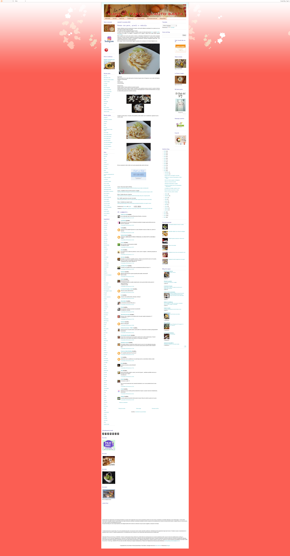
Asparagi (106, 235)
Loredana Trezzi (124, 265)
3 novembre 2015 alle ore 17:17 (127, 254)
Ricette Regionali (107, 197)
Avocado (105, 239)
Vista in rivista (107, 205)
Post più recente (122, 408)
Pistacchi (106, 352)
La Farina (106, 179)
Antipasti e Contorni (108, 119)
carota (105, 414)
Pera (135, 208)
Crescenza (106, 267)
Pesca (105, 344)
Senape (105, 380)
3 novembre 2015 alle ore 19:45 (127, 269)
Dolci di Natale (107, 93)
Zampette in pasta (125, 342)
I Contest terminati (140, 18)
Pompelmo (106, 360)
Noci (105, 334)
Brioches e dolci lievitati (109, 79)
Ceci (105, 255)
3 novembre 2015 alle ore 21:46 (127, 286)
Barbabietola (106, 245)
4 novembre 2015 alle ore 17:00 (127, 348)
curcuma (105, 420)
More (105, 326)
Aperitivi (105, 121)
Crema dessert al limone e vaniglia (170, 282)
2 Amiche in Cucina (168, 286)
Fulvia (122, 307)
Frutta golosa (124, 208)
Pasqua (105, 127)
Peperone (106, 340)
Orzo (105, 336)
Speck (105, 382)
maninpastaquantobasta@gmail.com (172, 540)
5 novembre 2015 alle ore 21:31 (127, 386)
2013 (165, 213)
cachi (105, 410)
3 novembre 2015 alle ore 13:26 (127, 232)
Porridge (105, 362)
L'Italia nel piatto (107, 177)
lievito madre (106, 211)
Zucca (105, 404)
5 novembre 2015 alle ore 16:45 (127, 360)
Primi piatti (106, 132)
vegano (105, 215)
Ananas (105, 227)
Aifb (104, 158)
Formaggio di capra (108, 290)
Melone (105, 322)
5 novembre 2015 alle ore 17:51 (127, 368)
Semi (105, 378)
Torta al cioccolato (172, 245)
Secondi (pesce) (107, 144)
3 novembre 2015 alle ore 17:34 (127, 263)
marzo (166, 206)
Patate (105, 338)
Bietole (105, 247)
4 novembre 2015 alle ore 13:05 (127, 340)
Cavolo (105, 253)
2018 (165, 165)
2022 (165, 158)
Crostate (105, 83)
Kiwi (105, 300)
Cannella (106, 249)
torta (152, 32)
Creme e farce (107, 81)
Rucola (105, 374)
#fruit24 (105, 156)
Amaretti (105, 225)
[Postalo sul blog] (136, 206)
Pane (105, 125)
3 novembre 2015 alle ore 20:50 (127, 276)
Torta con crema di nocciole (170, 181)
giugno (166, 201)
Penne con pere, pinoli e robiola (171, 191)
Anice (105, 231)
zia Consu (123, 257)
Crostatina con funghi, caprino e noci (172, 188)
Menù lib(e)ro (106, 193)
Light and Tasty (131, 208)
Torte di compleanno (108, 109)
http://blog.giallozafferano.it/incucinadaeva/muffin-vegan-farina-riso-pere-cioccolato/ (134, 199)
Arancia (105, 233)
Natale (105, 123)
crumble (105, 418)
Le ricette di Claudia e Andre (127, 289)
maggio (166, 202)
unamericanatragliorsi (168, 343)
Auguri (105, 162)
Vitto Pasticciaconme (125, 314)
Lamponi (105, 302)
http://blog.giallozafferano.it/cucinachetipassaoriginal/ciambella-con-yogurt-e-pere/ (134, 203)
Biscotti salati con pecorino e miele (172, 190)
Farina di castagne (107, 275)
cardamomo (106, 412)
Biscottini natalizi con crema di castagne (177, 231)
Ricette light (149, 208)
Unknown (123, 271)
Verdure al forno (173, 272)
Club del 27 (106, 164)
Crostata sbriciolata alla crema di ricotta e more (172, 309)
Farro (105, 277)
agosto (166, 197)
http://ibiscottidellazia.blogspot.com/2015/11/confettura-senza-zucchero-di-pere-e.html (134, 191)
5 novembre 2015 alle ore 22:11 (127, 393)
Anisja (122, 389)
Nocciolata (106, 195)
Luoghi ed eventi (107, 187)
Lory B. (122, 242)
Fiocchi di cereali (107, 287)
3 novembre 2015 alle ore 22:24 (127, 292)
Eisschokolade (172, 334)
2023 (165, 156)
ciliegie (105, 416)
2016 (165, 168)
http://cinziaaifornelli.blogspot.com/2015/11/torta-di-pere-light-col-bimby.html (132, 188)
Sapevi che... (122, 18)
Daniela (125, 206)
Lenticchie (106, 306)
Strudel (105, 103)
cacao (105, 408)
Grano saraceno (107, 296)
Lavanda (105, 304)
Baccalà (105, 241)
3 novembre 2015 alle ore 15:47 (127, 247)
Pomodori (106, 358)
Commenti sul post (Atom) (140, 411)
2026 (165, 151)
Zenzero (105, 402)
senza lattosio (107, 213)
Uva (105, 394)
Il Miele (105, 298)
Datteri (105, 269)
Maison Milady (167, 323)
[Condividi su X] (137, 206)
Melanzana (106, 320)
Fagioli (105, 271)
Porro (105, 364)
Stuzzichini (106, 148)
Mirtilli (105, 324)
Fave (105, 279)
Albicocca (106, 223)
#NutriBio (106, 154)
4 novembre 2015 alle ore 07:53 (127, 319)
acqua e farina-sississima (169, 292)
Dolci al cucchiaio (107, 89)
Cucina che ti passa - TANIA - (127, 327)
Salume (105, 376)
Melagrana (106, 318)
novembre (167, 173)
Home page (107, 18)
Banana (105, 243)
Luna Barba (123, 220)
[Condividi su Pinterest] (140, 206)
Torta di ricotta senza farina (175, 314)
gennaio (166, 209)
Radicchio (106, 370)
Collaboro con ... (130, 18)
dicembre (167, 172)
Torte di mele (106, 111)
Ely (121, 227)
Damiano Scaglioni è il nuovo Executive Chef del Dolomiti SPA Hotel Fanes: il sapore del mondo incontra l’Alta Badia (177, 294)
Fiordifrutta (106, 172)
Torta (105, 105)
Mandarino (106, 312)
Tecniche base (107, 203)
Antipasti (105, 117)
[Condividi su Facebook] (139, 206)
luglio (166, 199)
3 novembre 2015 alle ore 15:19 (127, 239)
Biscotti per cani (107, 77)
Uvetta (105, 396)
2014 (165, 212)
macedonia (119, 34)
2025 (165, 153)
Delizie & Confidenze (168, 302)
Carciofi (105, 251)
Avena (105, 237)
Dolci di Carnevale (107, 91)
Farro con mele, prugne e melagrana (172, 180)
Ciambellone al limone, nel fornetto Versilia (171, 344)
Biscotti (105, 75)
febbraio (166, 208)
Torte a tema (106, 107)
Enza (122, 363)
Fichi (105, 280)
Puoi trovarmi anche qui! (152, 18)
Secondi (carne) (107, 140)
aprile (166, 204)
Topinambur (106, 388)
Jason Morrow (158, 545)
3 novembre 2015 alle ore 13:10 (127, 225)
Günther (122, 396)
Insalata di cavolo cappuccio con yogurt (177, 259)
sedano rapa (106, 424)
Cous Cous (106, 265)
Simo (122, 370)
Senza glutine (107, 201)
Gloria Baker (123, 301)
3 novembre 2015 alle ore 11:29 (127, 217)
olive (105, 422)
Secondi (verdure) (107, 146)
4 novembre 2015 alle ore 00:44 (127, 298)
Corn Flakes (106, 263)
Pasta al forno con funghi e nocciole (172, 175)
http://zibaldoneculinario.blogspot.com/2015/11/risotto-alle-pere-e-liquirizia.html (133, 195)
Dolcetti (105, 85)
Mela (105, 316)
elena (122, 249)
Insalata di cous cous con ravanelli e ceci (177, 252)
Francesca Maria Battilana (126, 351)
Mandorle (106, 314)
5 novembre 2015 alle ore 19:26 (127, 376)
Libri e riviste (106, 183)
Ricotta (105, 372)
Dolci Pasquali (107, 87)
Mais (105, 310)
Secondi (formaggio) (108, 142)
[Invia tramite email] (134, 206)
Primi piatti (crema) (108, 134)
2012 (165, 215)
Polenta (105, 354)
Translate (172, 27)
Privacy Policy (163, 18)
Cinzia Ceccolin (124, 214)
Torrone (105, 390)
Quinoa (105, 368)
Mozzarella (106, 328)
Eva (121, 295)
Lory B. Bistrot (167, 313)
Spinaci (105, 384)
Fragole (105, 292)
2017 (165, 167)
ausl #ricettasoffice (107, 207)
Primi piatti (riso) (107, 138)
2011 (165, 217)
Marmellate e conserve (108, 191)
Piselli (105, 350)
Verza (105, 398)
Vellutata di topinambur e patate (171, 183)
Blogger (168, 545)
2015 (165, 170)
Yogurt (105, 400)
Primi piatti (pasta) (143, 208)
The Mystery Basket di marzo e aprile (176, 224)
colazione (106, 209)
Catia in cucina (167, 308)
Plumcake (106, 101)
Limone (105, 308)
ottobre (166, 194)
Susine (105, 386)
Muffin (105, 99)
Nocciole (105, 332)
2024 (165, 154)
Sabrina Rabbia (124, 235)
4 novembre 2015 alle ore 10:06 (127, 325)
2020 (165, 161)
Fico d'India (106, 283)
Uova (105, 392)
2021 (165, 160)
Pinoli (138, 208)
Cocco (105, 261)
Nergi (105, 330)
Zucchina (106, 406)
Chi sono (115, 18)
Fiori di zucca (106, 288)
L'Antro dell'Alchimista (169, 332)
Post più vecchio (155, 408)
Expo (105, 170)
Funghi (105, 294)
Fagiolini (105, 273)
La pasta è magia (107, 181)
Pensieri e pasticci (168, 281)
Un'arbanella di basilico (126, 335)
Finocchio (106, 284)
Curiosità (106, 168)
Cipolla (105, 259)
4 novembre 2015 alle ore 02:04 (127, 304)
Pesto (105, 346)
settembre (167, 195)
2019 (165, 163)
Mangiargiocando (107, 189)
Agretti (105, 221)
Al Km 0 (105, 160)
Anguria (105, 229)
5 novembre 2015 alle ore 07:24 (127, 354)
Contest (105, 166)
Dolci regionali (107, 95)
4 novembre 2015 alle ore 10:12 (127, 332)
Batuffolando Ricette (168, 271)
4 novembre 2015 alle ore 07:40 (127, 311)
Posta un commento (123, 402)
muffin (158, 32)
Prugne (105, 366)
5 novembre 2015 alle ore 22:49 (127, 399)
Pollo (105, 356)
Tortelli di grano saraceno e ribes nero (176, 238)
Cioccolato (106, 257)
